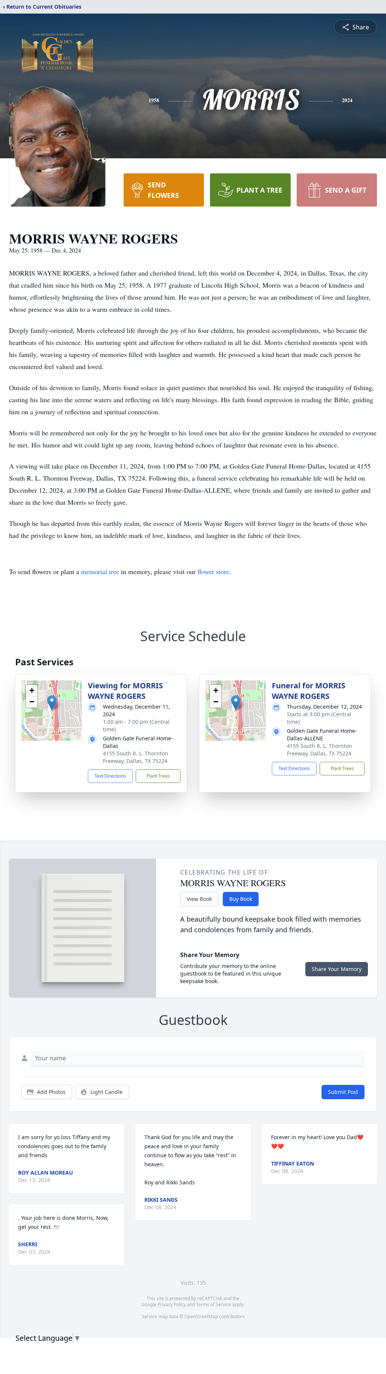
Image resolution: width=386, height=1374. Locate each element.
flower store (213, 571)
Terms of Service (213, 1304)
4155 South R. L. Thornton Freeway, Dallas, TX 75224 (135, 757)
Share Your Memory (336, 969)
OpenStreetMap (201, 1316)
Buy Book (240, 898)
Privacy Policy (172, 1304)
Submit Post (343, 1091)
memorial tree (100, 571)
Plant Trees (158, 776)
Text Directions (110, 776)
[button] (52, 703)
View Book (199, 898)
